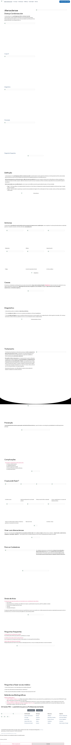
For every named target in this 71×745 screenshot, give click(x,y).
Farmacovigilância (62, 719)
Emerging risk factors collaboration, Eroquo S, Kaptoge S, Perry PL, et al (20, 703)
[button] (35, 462)
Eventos (37, 723)
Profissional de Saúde (64, 1)
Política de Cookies (13, 733)
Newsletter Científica (52, 717)
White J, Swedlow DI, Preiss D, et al (13, 701)
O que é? (6, 54)
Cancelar (48, 743)
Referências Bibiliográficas (9, 697)
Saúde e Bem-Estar (28, 721)
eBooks (49, 723)
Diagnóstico (7, 87)
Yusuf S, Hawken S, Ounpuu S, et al (13, 699)
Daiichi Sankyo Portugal (63, 723)
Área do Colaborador (63, 715)
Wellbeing (26, 1)
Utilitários (49, 715)
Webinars (38, 719)
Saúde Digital (31, 1)
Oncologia (15, 1)
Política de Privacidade (5, 733)
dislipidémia (47, 285)
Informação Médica (63, 717)
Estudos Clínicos (51, 719)
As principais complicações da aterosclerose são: (14, 462)
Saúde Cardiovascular (8, 1)
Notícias (36, 1)
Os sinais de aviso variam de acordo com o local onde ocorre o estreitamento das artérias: (21, 601)
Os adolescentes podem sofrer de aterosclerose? (13, 637)
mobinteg (41, 729)
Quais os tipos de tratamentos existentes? (12, 641)
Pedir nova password (16, 743)
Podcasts (38, 717)
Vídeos (37, 721)
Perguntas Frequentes (10, 153)
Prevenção (7, 120)
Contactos (61, 721)
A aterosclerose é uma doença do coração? (12, 634)
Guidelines (50, 721)
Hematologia (20, 1)
